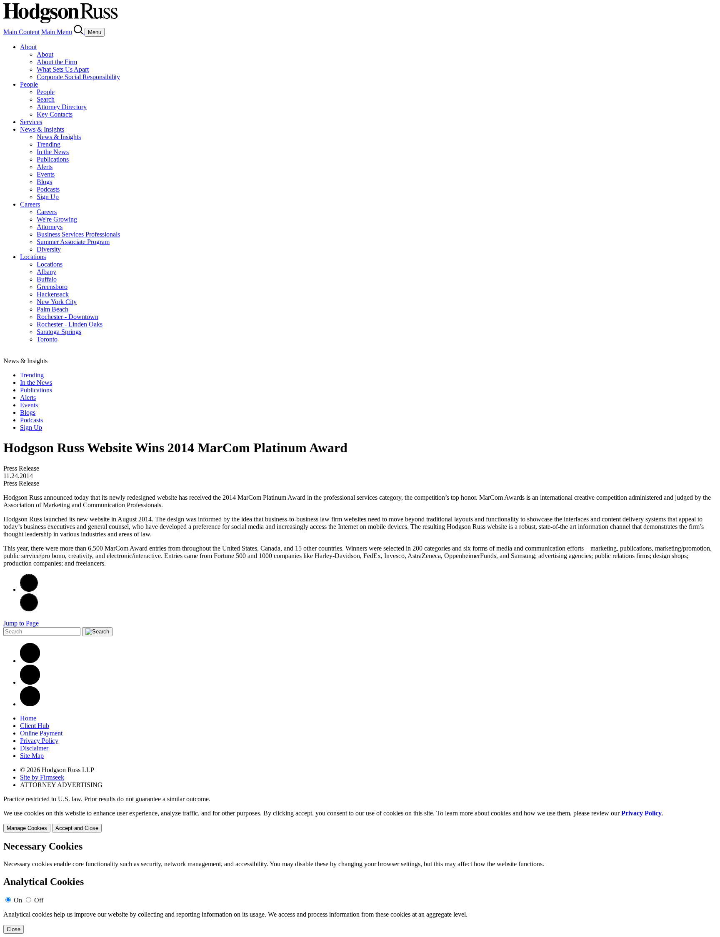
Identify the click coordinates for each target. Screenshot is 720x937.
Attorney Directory (62, 106)
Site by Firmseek (42, 777)
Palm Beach (52, 309)
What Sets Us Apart (63, 69)
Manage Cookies (27, 828)
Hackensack (53, 294)
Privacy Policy (39, 740)
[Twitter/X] (30, 682)
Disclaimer (34, 748)
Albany (46, 271)
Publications (53, 159)
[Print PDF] (29, 589)
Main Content (21, 31)
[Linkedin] (30, 660)
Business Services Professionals (78, 234)
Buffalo (47, 279)
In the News (53, 151)
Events (46, 174)
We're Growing (57, 219)
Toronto (47, 339)
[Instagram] (30, 704)
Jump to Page (21, 623)
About (28, 46)
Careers (30, 204)
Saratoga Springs (59, 331)
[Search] (79, 31)
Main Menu (56, 31)
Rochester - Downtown (67, 316)
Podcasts (48, 189)
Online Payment (41, 733)
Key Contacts (54, 114)
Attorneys (49, 226)
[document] (360, 887)
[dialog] (360, 821)
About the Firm (57, 61)
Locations (33, 256)
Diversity (49, 249)
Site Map (32, 755)
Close (13, 929)
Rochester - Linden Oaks (69, 324)
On (18, 900)
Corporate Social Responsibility (78, 76)
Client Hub (34, 725)
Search (46, 99)
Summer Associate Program (73, 241)
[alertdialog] (360, 887)
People (29, 84)
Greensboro (52, 286)
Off (38, 900)
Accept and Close (76, 828)
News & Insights (42, 129)
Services (31, 121)
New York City (57, 301)
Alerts (44, 166)
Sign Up (48, 196)
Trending (48, 144)
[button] (29, 609)
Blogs (44, 181)
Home (28, 718)
